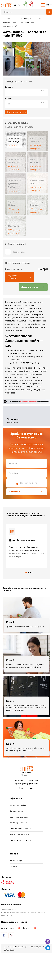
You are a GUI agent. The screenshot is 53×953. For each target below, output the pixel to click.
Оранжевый (24, 22)
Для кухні (6, 22)
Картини (13, 866)
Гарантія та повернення (20, 829)
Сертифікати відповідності (21, 840)
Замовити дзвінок (26, 788)
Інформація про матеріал (19, 127)
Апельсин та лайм (10, 26)
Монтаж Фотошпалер (19, 834)
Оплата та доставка (19, 817)
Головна (6, 19)
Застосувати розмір (16, 112)
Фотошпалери (24, 19)
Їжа (40, 19)
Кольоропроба (16, 811)
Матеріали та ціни (18, 805)
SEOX (12, 950)
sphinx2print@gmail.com (26, 783)
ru (19, 5)
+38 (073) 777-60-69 (26, 780)
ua (15, 5)
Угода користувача (18, 823)
